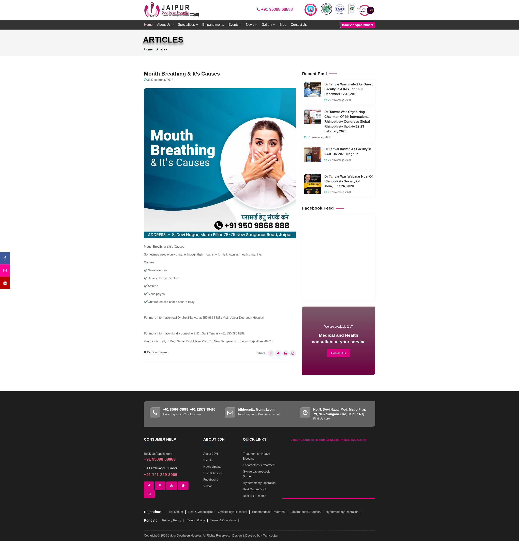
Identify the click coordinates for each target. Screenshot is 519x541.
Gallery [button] (267, 24)
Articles (161, 49)
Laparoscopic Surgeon (306, 511)
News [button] (250, 24)
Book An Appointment (357, 25)
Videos (207, 486)
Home (148, 24)
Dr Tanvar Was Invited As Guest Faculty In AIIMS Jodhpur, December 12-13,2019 (348, 89)
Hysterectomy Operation (259, 483)
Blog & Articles (213, 473)
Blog (283, 24)
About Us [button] (163, 24)
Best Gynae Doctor (255, 489)
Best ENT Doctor (254, 495)
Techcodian (270, 535)
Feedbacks (210, 479)
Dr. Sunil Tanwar (157, 352)
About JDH (210, 453)
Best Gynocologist (200, 511)
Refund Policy (196, 520)
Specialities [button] (186, 24)
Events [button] (233, 24)
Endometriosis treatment (259, 465)
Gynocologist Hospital (232, 511)
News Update (212, 466)
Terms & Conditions (223, 520)
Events (208, 460)
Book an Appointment (158, 453)
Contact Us (299, 24)
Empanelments (213, 24)
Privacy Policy (171, 520)
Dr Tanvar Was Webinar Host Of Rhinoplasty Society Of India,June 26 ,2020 (348, 181)
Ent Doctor (176, 511)
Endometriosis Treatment (268, 511)
